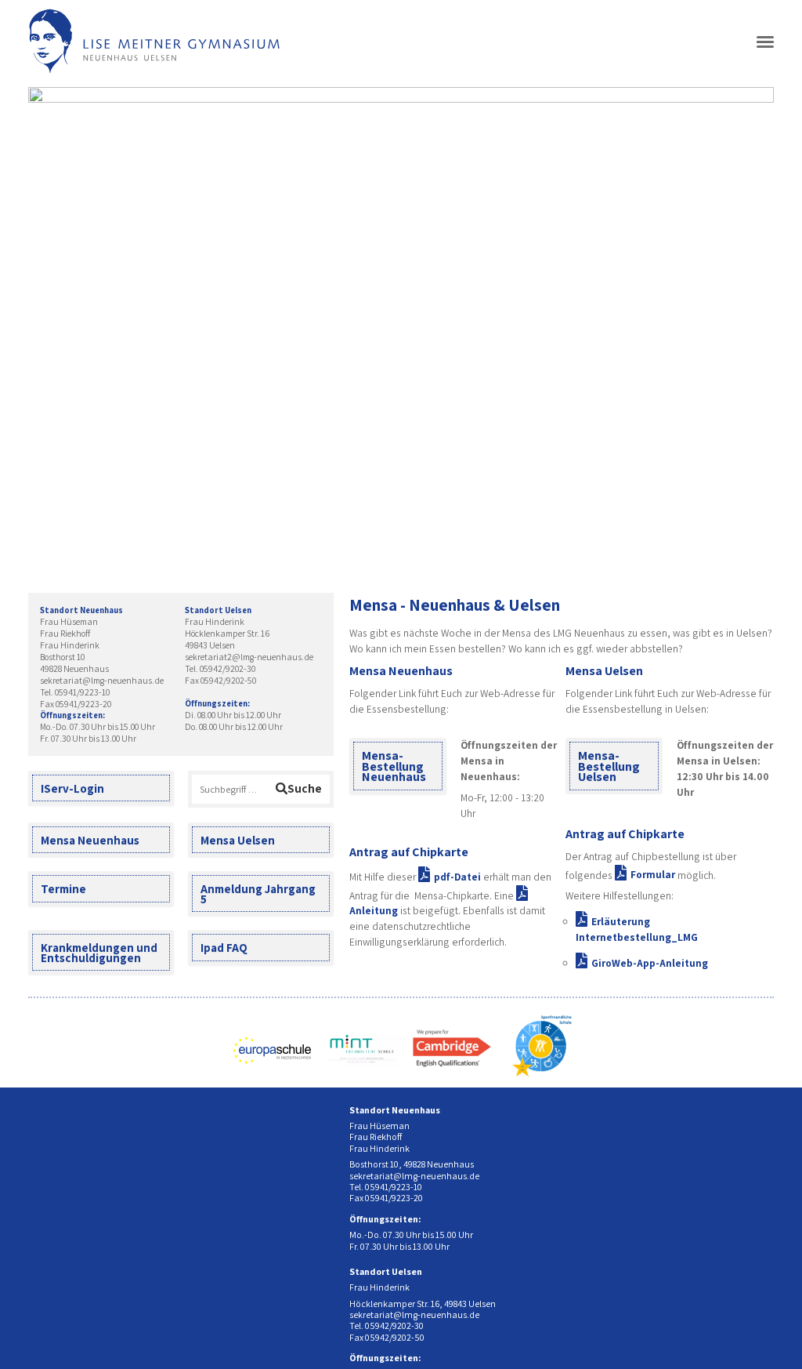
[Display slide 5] (726, 552)
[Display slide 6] (738, 552)
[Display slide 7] (750, 552)
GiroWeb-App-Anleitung (649, 963)
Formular (652, 874)
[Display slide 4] (714, 552)
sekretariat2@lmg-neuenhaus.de (249, 657)
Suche (304, 788)
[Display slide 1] (679, 552)
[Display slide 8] (761, 552)
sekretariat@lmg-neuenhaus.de (102, 680)
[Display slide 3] (703, 552)
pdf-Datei (457, 877)
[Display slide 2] (691, 552)
